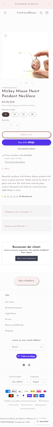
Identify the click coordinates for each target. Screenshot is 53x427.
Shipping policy (40, 405)
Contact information (27, 408)
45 (6, 114)
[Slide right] (32, 83)
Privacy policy (14, 405)
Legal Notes (10, 314)
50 (15, 114)
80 (32, 114)
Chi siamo (9, 302)
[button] (5, 13)
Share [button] (7, 169)
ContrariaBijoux (16, 401)
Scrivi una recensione (26, 258)
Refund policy (44, 401)
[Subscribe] (41, 347)
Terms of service (27, 405)
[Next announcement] (48, 4)
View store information (15, 162)
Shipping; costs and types (17, 212)
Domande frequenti (13, 308)
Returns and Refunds (15, 226)
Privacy (8, 319)
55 (24, 114)
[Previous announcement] (5, 4)
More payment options (26, 148)
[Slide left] (21, 83)
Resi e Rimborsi (26, 281)
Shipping (16, 105)
